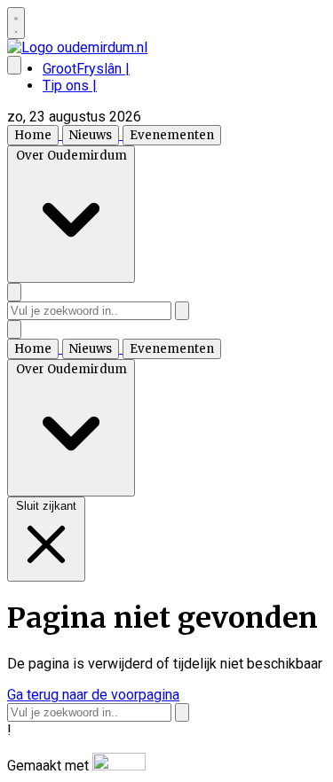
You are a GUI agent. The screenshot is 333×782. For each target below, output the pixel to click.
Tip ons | (70, 85)
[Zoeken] (182, 310)
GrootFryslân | (86, 68)
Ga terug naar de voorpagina (93, 694)
